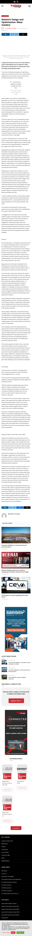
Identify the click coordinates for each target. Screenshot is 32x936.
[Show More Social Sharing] (29, 34)
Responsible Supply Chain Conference (10, 914)
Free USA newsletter (6, 885)
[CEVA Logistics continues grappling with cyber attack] (16, 585)
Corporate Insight (5, 855)
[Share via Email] (23, 34)
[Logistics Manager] (16, 6)
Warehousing (4, 843)
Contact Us (4, 873)
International (4, 849)
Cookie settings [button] (6, 932)
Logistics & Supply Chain (7, 840)
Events (3, 858)
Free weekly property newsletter (9, 882)
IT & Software (5, 16)
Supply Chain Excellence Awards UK (7, 814)
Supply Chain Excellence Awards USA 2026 (7, 782)
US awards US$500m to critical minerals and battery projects (13, 546)
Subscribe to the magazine (7, 876)
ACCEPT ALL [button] (20, 932)
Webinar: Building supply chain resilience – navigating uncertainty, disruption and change (15, 571)
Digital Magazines (5, 860)
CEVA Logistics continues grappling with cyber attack (14, 596)
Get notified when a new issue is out (10, 893)
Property (3, 846)
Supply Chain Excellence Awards (9, 903)
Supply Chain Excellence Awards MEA (10, 909)
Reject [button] (13, 932)
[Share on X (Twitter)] (14, 34)
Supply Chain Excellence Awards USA (10, 906)
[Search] (29, 6)
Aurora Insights (5, 852)
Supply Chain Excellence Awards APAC (10, 912)
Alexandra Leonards (11, 28)
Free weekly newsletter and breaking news (11, 879)
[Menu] (2, 6)
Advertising (4, 870)
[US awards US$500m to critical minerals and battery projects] (16, 535)
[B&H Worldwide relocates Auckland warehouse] (4, 677)
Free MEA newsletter (6, 887)
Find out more (7, 789)
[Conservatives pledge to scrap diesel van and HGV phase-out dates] (4, 662)
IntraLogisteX (4, 917)
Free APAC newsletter (6, 890)
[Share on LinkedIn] (5, 34)
